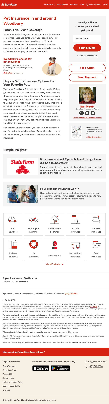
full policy (93, 306)
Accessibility (8, 374)
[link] (9, 4)
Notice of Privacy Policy (13, 382)
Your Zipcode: (81, 38)
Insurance (48, 4)
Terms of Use (8, 378)
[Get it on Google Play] (60, 368)
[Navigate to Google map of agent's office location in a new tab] (93, 113)
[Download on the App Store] (40, 368)
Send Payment (87, 77)
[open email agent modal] (87, 113)
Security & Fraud (10, 370)
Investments (62, 4)
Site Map (6, 390)
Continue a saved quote (87, 56)
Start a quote (87, 47)
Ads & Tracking (9, 366)
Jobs (82, 4)
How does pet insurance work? (59, 188)
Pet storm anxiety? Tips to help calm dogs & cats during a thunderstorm (70, 161)
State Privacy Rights (11, 386)
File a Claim (87, 67)
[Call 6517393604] (81, 113)
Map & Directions (94, 137)
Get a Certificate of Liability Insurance (87, 118)
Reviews (74, 4)
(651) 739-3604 (94, 4)
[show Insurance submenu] (54, 4)
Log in (105, 4)
